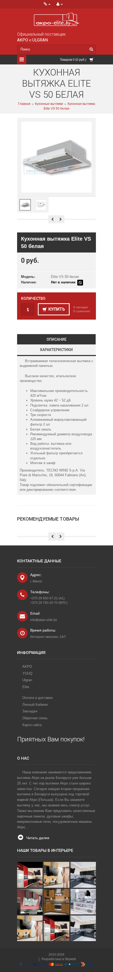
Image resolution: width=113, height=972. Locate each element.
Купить (56, 309)
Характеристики (56, 350)
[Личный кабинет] (59, 4)
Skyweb (70, 959)
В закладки (80, 307)
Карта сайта (32, 725)
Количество (33, 298)
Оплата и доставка (37, 698)
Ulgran (27, 680)
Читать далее (37, 838)
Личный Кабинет (35, 705)
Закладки (29, 711)
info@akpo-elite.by (43, 620)
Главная (24, 104)
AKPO (27, 667)
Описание (56, 339)
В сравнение (81, 311)
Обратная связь (35, 718)
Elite (25, 687)
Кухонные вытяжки (49, 104)
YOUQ (27, 673)
